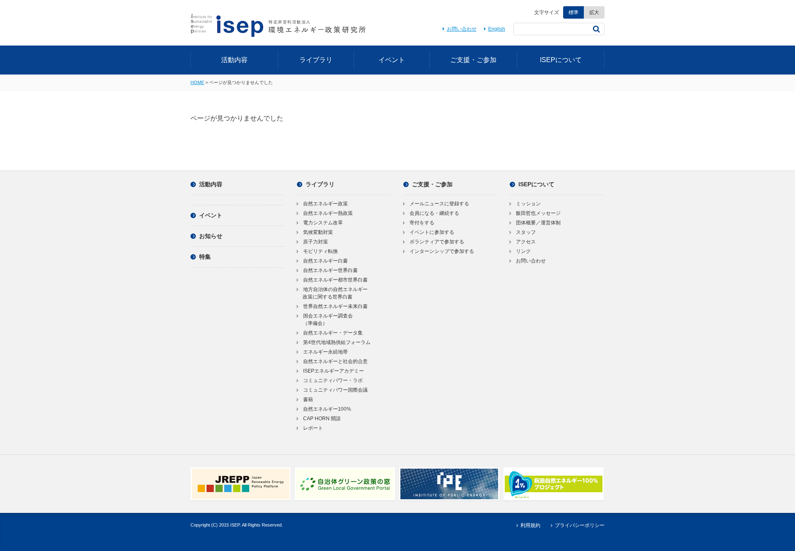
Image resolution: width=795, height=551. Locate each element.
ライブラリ (315, 59)
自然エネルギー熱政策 (328, 213)
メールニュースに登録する (439, 204)
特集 (205, 256)
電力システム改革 (323, 223)
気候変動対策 (318, 232)
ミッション (528, 204)
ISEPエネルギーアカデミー (333, 371)
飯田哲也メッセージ (538, 213)
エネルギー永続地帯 (325, 352)
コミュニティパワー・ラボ (333, 380)
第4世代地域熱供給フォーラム (337, 342)
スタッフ (526, 232)
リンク (523, 251)
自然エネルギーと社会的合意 (335, 361)
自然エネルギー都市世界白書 (335, 280)
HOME (197, 82)
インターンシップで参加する (442, 251)
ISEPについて (561, 59)
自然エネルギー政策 (325, 204)
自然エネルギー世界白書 (330, 270)
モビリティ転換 (320, 251)
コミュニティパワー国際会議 (335, 390)
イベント (391, 59)
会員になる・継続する (434, 213)
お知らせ (210, 236)
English (496, 29)
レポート (313, 428)
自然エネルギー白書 (325, 261)
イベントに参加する (432, 232)
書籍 (308, 399)
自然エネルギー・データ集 (333, 333)
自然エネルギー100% (327, 409)
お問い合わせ (461, 29)
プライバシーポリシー (580, 525)
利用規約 (530, 525)
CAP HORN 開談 (322, 418)
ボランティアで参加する (437, 242)
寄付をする (422, 223)
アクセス (526, 242)
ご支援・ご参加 (473, 59)
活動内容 (234, 59)
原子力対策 (315, 242)
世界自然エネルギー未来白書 (335, 306)
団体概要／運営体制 (538, 223)
